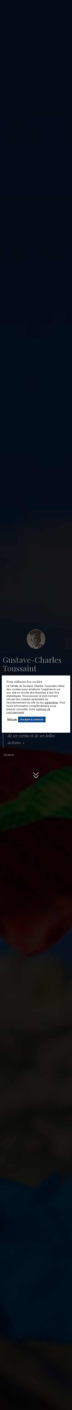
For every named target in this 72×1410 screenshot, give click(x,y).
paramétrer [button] (51, 702)
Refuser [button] (12, 719)
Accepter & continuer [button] (31, 719)
